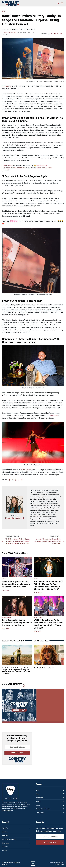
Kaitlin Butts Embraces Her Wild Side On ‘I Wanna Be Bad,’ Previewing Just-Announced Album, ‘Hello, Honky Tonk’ (48, 585)
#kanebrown (8, 168)
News (3, 11)
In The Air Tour (26, 470)
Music (4, 617)
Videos (41, 617)
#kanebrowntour (41, 165)
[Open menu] (62, 3)
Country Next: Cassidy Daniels (44, 668)
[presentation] (17, 567)
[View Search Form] (58, 3)
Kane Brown (6, 86)
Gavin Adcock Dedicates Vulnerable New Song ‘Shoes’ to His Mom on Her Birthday (17, 622)
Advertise (52, 862)
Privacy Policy (59, 862)
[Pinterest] (55, 34)
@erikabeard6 (8, 165)
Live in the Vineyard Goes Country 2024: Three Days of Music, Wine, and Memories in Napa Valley (47, 541)
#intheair (22, 168)
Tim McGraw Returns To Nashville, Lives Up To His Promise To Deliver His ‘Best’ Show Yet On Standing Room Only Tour (18, 541)
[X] (52, 34)
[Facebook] (49, 34)
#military (16, 168)
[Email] (61, 34)
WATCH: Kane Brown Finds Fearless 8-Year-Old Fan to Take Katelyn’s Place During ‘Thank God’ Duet (49, 624)
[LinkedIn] (58, 34)
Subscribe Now (17, 752)
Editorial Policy (59, 864)
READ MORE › (6, 590)
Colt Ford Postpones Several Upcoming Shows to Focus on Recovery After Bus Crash (16, 584)
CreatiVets (54, 415)
